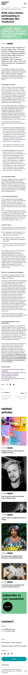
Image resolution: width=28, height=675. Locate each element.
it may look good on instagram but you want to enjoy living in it (12, 586)
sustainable (6, 139)
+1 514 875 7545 (9, 631)
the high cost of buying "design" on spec (21, 397)
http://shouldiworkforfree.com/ (10, 375)
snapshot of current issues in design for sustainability (6, 397)
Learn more (5, 672)
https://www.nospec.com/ (8, 377)
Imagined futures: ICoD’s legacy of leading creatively (12, 451)
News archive (16, 7)
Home (2, 7)
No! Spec (10, 227)
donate (14, 659)
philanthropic (8, 136)
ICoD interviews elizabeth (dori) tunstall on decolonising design (11, 557)
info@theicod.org (9, 629)
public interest (7, 141)
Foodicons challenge (9, 69)
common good (16, 141)
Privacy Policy (5, 664)
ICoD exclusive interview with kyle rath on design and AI (12, 497)
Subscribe (8, 606)
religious (20, 137)
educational (13, 137)
